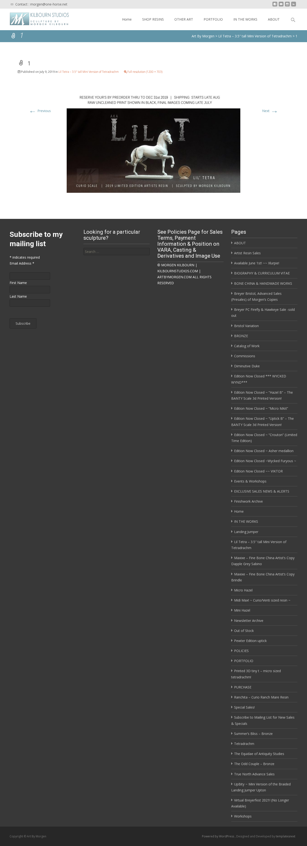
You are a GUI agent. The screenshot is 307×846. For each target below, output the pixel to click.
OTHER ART (183, 19)
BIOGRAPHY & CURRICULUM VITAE (262, 273)
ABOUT (274, 19)
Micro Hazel (243, 590)
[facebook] (274, 6)
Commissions (244, 356)
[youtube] (281, 6)
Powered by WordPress (218, 836)
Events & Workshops (250, 481)
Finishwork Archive (248, 501)
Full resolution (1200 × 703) (144, 72)
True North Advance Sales (254, 774)
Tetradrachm (244, 743)
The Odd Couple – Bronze (254, 763)
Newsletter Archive (248, 620)
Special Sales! (244, 707)
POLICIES (241, 650)
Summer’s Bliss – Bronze (253, 733)
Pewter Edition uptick (250, 640)
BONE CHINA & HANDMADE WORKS (263, 283)
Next (270, 110)
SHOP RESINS (153, 19)
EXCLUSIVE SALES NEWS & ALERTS (261, 491)
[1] (153, 141)
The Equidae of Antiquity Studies (259, 753)
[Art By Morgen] (35, 18)
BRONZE (241, 336)
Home (127, 19)
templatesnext (285, 836)
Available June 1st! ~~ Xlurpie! (256, 263)
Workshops (243, 816)
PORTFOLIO (213, 19)
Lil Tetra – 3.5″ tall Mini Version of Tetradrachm (89, 72)
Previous (40, 110)
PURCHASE (242, 687)
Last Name (18, 296)
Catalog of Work (247, 346)
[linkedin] (293, 6)
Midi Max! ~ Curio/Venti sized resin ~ (262, 600)
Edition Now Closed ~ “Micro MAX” (261, 408)
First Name (18, 282)
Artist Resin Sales (247, 253)
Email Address (22, 263)
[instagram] (287, 6)
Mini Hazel (242, 610)
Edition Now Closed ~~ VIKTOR (258, 471)
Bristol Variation (246, 326)
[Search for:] (116, 251)
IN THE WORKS (245, 19)
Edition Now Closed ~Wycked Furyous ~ (265, 461)
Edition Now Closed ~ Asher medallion (264, 451)
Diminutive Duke (247, 366)
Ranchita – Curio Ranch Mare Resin (261, 697)
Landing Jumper (246, 531)
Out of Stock (244, 630)
